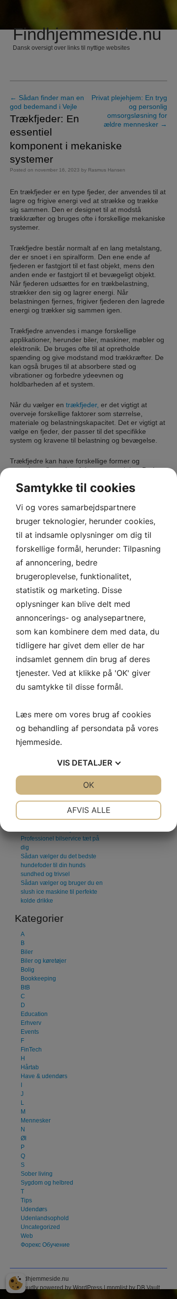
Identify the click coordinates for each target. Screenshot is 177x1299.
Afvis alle (89, 810)
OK (88, 785)
